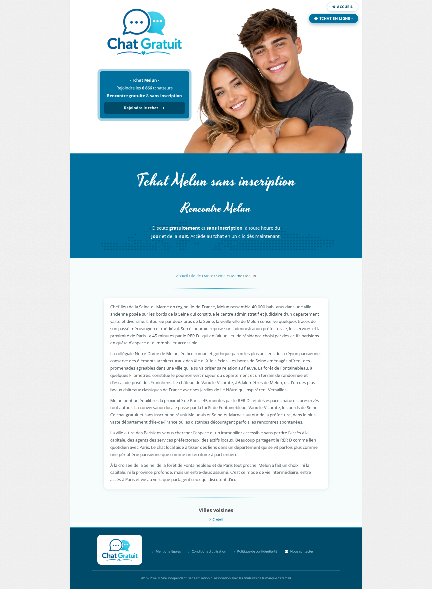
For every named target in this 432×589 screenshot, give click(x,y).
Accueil (345, 6)
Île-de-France (202, 275)
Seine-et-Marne (229, 275)
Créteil (217, 519)
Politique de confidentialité (257, 551)
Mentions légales (168, 551)
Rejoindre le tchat (141, 107)
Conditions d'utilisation (209, 551)
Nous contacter (301, 551)
